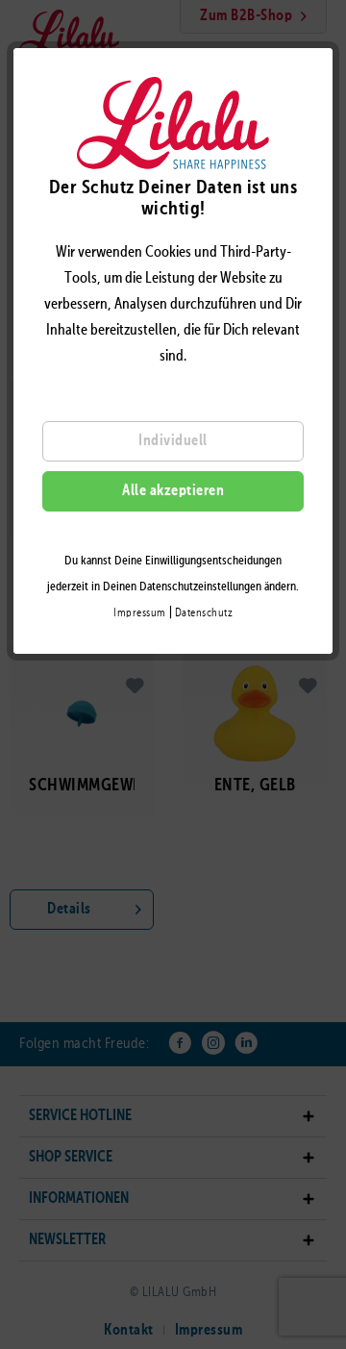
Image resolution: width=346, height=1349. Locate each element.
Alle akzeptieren (173, 491)
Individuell (173, 441)
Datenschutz (204, 613)
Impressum (139, 613)
